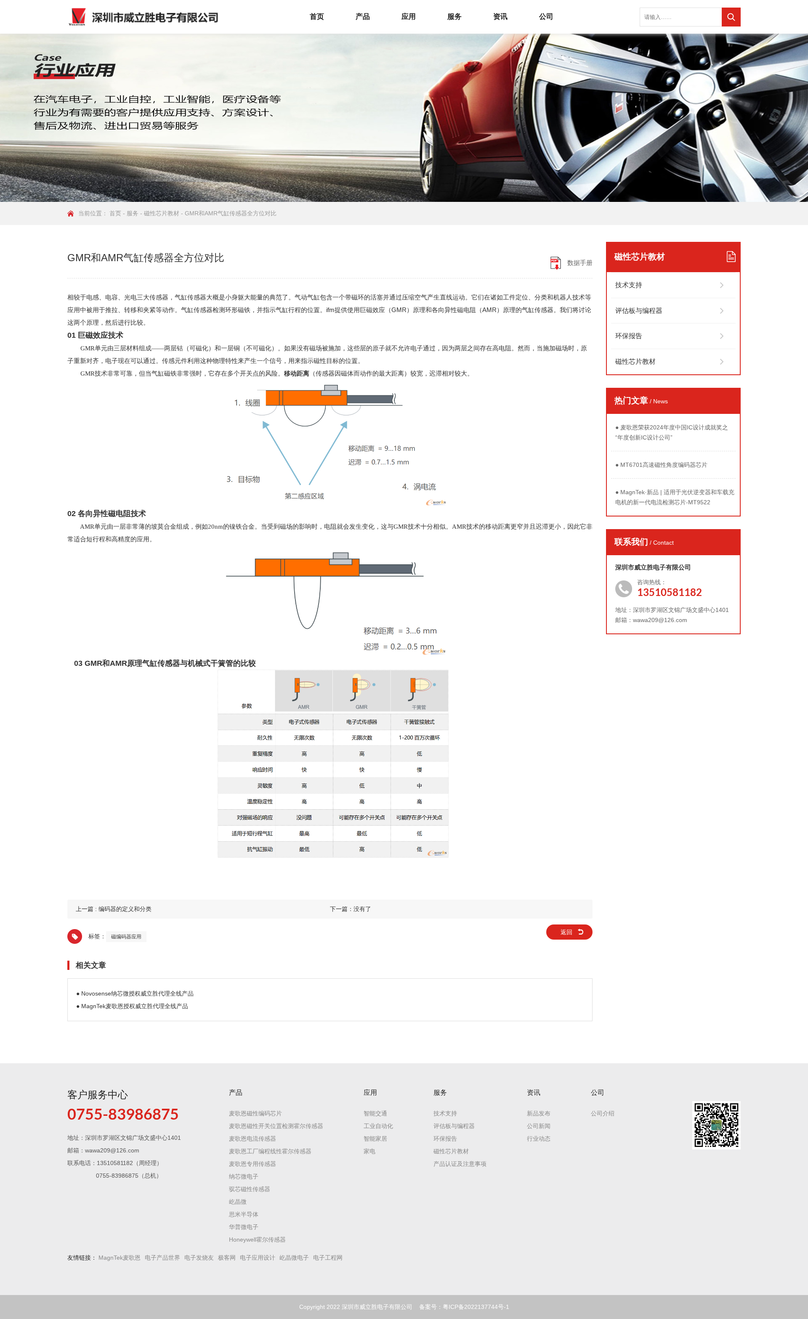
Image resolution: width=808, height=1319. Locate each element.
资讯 (500, 17)
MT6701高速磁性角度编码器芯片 (661, 464)
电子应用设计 (257, 1257)
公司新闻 (538, 1126)
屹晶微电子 (294, 1257)
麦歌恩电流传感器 (252, 1138)
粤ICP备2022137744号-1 (476, 1306)
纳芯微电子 (243, 1176)
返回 (566, 932)
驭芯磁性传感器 (249, 1189)
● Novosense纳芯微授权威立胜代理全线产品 (135, 993)
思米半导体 (243, 1214)
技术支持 (628, 285)
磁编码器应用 (126, 937)
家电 (369, 1151)
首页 (317, 17)
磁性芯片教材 (161, 213)
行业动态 (538, 1138)
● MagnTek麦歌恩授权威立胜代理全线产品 (132, 1006)
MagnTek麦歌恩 (119, 1257)
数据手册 (580, 262)
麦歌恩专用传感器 (252, 1163)
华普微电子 (243, 1227)
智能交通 (375, 1113)
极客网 (227, 1257)
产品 (363, 17)
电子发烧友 (199, 1257)
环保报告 (628, 335)
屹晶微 (238, 1201)
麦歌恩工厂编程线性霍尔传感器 (270, 1151)
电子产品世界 (162, 1257)
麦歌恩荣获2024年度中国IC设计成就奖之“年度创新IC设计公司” (671, 432)
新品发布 (538, 1113)
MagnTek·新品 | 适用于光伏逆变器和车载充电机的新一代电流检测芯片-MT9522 (674, 497)
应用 (408, 17)
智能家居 (375, 1138)
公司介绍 (602, 1113)
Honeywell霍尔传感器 (257, 1239)
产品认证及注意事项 (459, 1163)
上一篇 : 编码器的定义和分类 (114, 909)
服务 (454, 17)
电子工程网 (328, 1257)
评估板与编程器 (638, 310)
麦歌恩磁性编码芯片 (255, 1113)
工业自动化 (378, 1126)
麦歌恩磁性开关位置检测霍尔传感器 (276, 1126)
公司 (546, 17)
